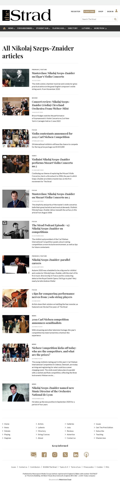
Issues (98, 424)
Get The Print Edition (104, 427)
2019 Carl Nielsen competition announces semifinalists (50, 321)
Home (6, 424)
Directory (42, 431)
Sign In (110, 11)
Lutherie (41, 427)
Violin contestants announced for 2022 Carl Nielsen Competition (52, 135)
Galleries (70, 424)
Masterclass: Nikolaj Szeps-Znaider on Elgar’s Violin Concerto (53, 74)
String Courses (44, 434)
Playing (7, 434)
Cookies (100, 467)
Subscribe (89, 11)
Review (35, 98)
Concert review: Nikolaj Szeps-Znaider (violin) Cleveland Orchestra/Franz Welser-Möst (51, 105)
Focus (34, 130)
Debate (7, 431)
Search (115, 19)
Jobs (69, 427)
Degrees (7, 438)
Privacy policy (89, 467)
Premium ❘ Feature (39, 69)
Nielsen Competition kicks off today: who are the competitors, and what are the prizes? (54, 351)
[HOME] (4, 28)
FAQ (107, 467)
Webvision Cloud (65, 480)
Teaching (99, 434)
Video (34, 156)
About (40, 438)
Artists (40, 424)
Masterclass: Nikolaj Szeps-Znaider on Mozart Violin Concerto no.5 (53, 195)
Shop (100, 11)
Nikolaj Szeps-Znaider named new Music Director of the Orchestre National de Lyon (53, 391)
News (34, 316)
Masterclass (101, 438)
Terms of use (76, 467)
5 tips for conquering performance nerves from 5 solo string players (53, 295)
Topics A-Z (64, 467)
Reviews (70, 431)
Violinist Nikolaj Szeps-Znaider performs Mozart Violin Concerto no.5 (52, 162)
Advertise (71, 434)
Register (75, 11)
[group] (99, 28)
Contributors (35, 467)
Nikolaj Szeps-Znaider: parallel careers (51, 261)
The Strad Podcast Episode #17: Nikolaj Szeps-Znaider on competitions (51, 228)
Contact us (71, 438)
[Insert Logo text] (26, 20)
